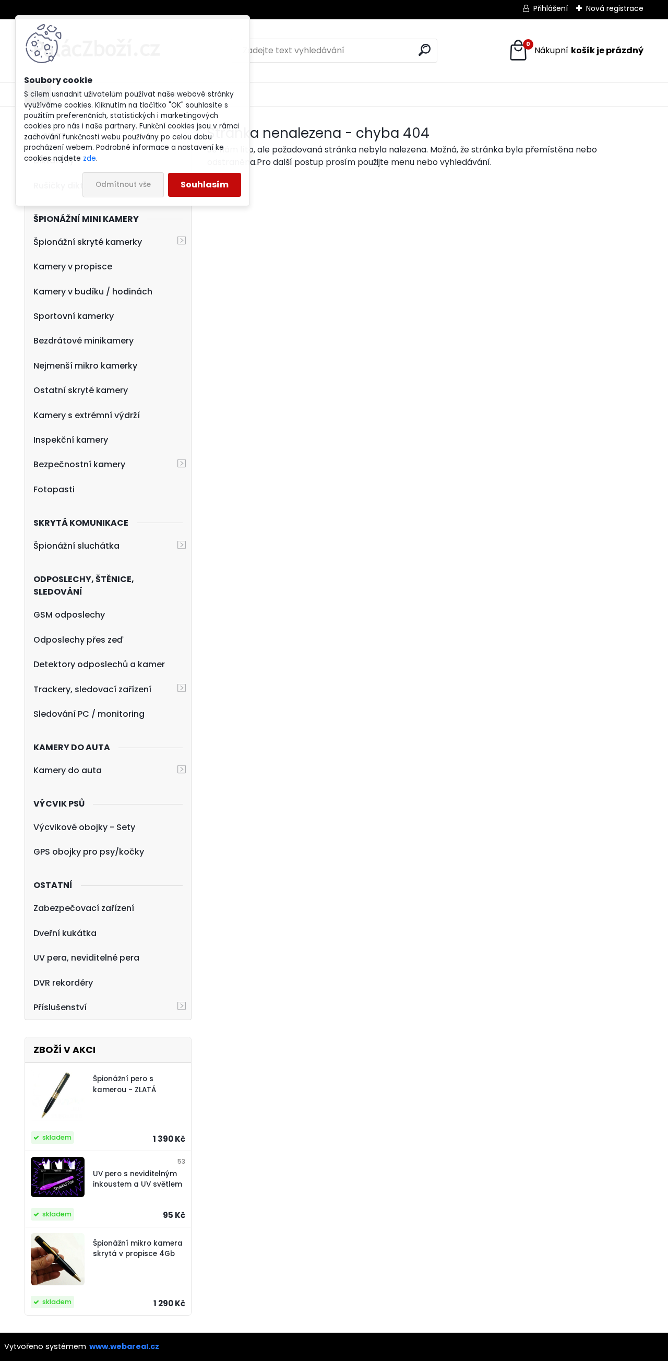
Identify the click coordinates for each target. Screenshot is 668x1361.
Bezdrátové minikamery (83, 341)
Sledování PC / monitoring (89, 714)
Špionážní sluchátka (76, 546)
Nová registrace (614, 8)
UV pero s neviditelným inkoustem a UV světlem (137, 1179)
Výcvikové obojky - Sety (84, 827)
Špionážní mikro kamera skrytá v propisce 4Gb (138, 1248)
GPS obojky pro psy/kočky (88, 852)
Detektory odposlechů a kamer (99, 664)
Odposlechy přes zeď (78, 640)
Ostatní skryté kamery (80, 390)
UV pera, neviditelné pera (86, 958)
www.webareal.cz (124, 1346)
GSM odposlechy (69, 615)
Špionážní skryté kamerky (87, 242)
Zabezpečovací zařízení (83, 908)
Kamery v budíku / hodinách (92, 292)
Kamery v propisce (72, 267)
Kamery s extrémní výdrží (86, 415)
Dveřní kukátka (65, 933)
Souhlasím (205, 185)
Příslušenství (60, 1007)
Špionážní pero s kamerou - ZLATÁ (124, 1084)
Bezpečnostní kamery (79, 464)
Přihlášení (550, 8)
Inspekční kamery (70, 440)
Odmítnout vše (123, 185)
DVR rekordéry (63, 983)
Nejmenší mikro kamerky (85, 366)
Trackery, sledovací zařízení (92, 689)
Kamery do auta (67, 770)
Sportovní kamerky (73, 316)
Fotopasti (54, 489)
